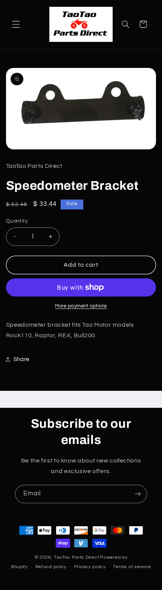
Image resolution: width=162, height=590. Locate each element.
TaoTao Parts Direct (76, 557)
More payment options (81, 306)
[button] (15, 24)
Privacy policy (90, 567)
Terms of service (132, 567)
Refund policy (51, 567)
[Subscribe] (138, 494)
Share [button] (21, 359)
